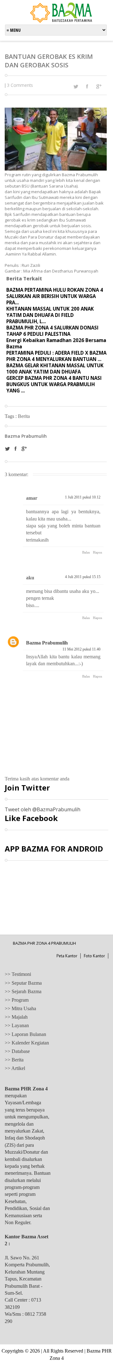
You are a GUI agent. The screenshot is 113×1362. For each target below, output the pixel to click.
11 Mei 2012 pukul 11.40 (81, 649)
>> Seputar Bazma (23, 983)
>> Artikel (15, 1068)
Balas (86, 552)
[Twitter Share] (75, 86)
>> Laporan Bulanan (25, 1034)
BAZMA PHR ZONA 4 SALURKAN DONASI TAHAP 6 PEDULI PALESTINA (52, 330)
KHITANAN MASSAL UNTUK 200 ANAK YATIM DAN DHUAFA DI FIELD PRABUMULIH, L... (50, 315)
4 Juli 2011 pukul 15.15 (82, 577)
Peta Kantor (66, 956)
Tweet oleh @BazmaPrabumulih (42, 809)
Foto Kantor (94, 956)
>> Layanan (17, 1025)
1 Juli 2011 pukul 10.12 (82, 497)
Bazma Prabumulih (47, 642)
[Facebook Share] (86, 86)
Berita (24, 416)
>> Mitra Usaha (20, 1008)
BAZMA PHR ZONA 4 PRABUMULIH (44, 943)
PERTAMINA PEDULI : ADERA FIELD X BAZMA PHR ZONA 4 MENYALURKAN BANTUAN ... (56, 356)
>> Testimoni (18, 974)
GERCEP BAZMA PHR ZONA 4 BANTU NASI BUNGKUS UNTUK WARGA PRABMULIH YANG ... (54, 384)
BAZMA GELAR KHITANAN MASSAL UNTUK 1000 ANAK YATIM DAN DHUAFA (55, 368)
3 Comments (20, 85)
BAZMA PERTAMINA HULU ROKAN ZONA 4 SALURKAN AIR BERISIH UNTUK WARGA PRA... (54, 296)
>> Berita (14, 1059)
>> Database (17, 1051)
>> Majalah (16, 1017)
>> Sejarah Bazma (23, 991)
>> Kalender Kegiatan (27, 1042)
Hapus (97, 552)
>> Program (17, 1000)
